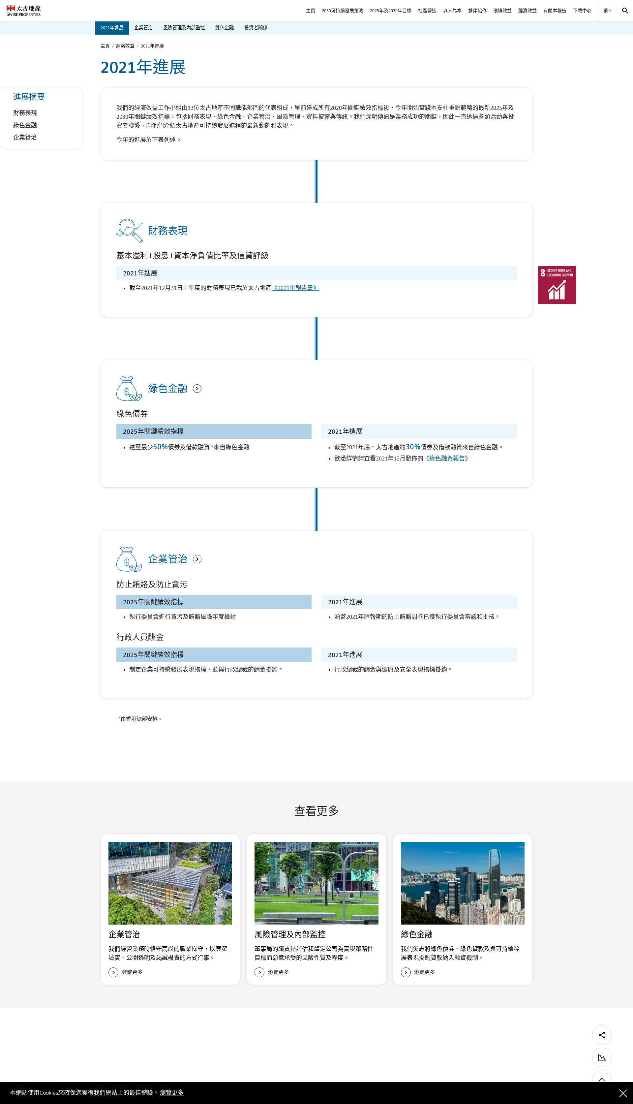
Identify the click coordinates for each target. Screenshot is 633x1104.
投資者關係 (255, 27)
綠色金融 (224, 27)
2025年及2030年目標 (390, 10)
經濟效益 (527, 10)
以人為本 (452, 10)
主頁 (310, 10)
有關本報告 (554, 10)
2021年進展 (112, 27)
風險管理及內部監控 (184, 27)
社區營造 (427, 10)
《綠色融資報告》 (447, 458)
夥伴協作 (477, 10)
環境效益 (502, 10)
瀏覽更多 (172, 1092)
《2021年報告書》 (295, 288)
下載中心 (582, 10)
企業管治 (143, 27)
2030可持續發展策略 (342, 10)
